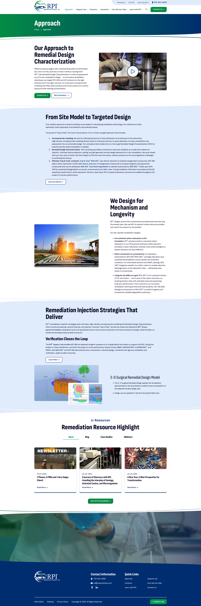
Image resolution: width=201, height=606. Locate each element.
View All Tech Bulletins (99, 501)
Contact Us (157, 9)
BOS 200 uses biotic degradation (94, 167)
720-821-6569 (160, 2)
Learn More (53, 360)
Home (36, 29)
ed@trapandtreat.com (103, 583)
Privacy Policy (62, 602)
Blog (87, 436)
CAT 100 (151, 161)
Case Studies (106, 436)
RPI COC (131, 3)
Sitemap (50, 602)
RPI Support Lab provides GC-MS (63, 344)
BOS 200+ (134, 167)
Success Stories (54, 182)
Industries (104, 9)
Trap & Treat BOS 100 (89, 161)
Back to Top (159, 602)
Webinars (128, 436)
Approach (69, 9)
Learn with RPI (135, 9)
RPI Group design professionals (74, 544)
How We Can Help (119, 9)
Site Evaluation (143, 3)
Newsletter (121, 3)
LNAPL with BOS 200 (126, 347)
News (71, 436)
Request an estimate (138, 544)
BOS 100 (60, 350)
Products (93, 9)
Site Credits (39, 602)
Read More (41, 487)
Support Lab (81, 9)
